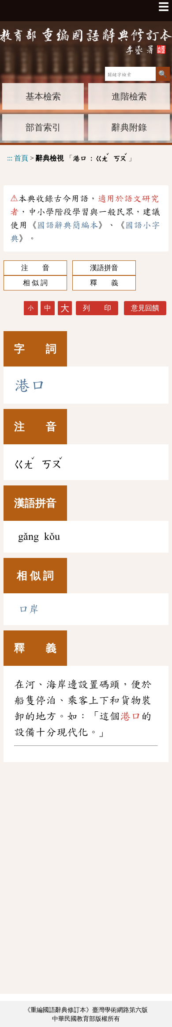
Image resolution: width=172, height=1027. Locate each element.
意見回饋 (145, 308)
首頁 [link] (21, 158)
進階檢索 (129, 96)
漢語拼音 (104, 267)
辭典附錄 (129, 127)
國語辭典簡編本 (67, 225)
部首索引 (43, 127)
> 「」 (71, 157)
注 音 (35, 267)
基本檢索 (43, 96)
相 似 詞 (35, 282)
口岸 (28, 609)
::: (9, 158)
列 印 (97, 308)
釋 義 (104, 282)
